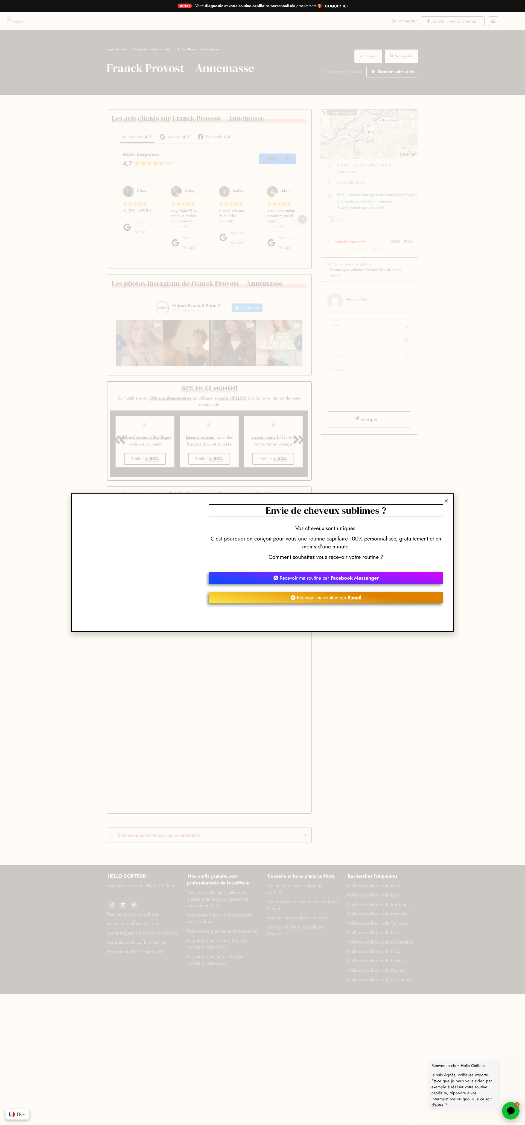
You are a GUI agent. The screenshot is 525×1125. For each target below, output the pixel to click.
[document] (262, 562)
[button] (17, 1114)
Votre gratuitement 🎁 (258, 5)
